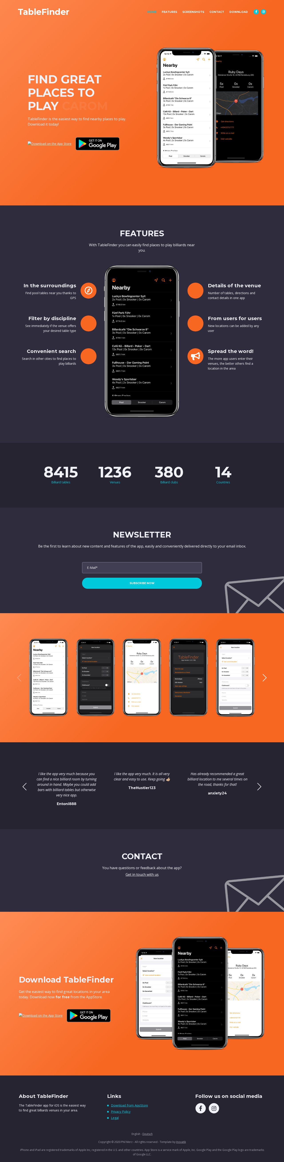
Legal (115, 1118)
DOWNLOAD (238, 12)
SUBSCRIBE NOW (142, 583)
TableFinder (43, 12)
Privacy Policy (120, 1111)
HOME (153, 12)
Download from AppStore (129, 1105)
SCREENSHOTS (193, 12)
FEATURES (169, 12)
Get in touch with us (142, 874)
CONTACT (216, 12)
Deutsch (147, 1134)
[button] (264, 678)
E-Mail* (92, 567)
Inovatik (181, 1142)
